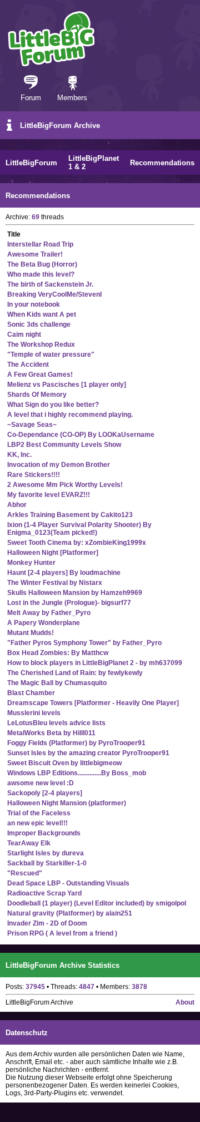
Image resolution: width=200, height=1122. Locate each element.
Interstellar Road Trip (40, 244)
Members (72, 98)
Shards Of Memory (37, 394)
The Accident (28, 364)
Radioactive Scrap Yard (44, 893)
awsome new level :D (40, 783)
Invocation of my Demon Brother (58, 465)
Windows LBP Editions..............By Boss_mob (76, 773)
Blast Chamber (31, 693)
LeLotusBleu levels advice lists (56, 723)
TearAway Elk (29, 843)
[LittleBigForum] (51, 38)
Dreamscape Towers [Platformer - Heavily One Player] (93, 703)
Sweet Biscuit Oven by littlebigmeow (64, 763)
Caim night (24, 334)
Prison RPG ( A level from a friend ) (62, 933)
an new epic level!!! (37, 823)
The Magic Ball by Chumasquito (57, 683)
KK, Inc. (19, 455)
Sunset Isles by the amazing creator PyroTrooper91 (88, 753)
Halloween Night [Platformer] (52, 553)
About (185, 1002)
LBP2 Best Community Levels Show (64, 445)
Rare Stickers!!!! (33, 475)
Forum (31, 98)
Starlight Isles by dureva (45, 853)
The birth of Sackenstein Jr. (50, 284)
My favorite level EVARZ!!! (48, 495)
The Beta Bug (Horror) (42, 264)
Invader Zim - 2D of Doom (47, 923)
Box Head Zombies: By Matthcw (57, 653)
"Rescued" (24, 873)
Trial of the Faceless (39, 813)
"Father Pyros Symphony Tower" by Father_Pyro (84, 643)
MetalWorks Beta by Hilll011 (51, 733)
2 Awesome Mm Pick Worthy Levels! (65, 485)
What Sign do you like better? (53, 405)
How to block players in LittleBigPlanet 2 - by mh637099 (94, 663)
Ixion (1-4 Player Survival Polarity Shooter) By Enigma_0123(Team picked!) (79, 529)
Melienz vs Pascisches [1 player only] (66, 384)
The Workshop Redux (41, 344)
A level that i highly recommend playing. (70, 415)
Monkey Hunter (31, 563)
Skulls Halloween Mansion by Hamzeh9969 (74, 593)
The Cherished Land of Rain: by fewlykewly (75, 673)
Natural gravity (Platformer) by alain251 (69, 913)
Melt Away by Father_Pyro (49, 613)
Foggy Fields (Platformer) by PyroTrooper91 (76, 743)
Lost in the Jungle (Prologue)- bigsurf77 (69, 603)
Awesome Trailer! (35, 254)
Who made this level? (40, 274)
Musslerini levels (34, 713)
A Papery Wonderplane (43, 623)
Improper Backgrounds (44, 833)
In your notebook (33, 304)
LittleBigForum (31, 163)
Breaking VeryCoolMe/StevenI (54, 294)
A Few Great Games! (40, 374)
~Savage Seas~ (32, 425)
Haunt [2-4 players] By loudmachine (64, 573)
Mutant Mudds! (30, 633)
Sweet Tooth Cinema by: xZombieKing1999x (76, 543)
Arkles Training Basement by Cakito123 (70, 515)
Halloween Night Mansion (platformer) (66, 803)
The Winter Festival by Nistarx (54, 583)
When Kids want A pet (41, 314)
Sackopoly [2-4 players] (44, 793)
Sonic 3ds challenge (39, 324)
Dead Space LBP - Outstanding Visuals (68, 883)
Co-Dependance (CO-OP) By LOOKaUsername (80, 435)
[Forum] (30, 83)
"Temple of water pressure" (50, 354)
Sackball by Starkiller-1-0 (47, 863)
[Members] (72, 83)
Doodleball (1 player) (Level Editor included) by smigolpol (96, 903)
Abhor (17, 505)
